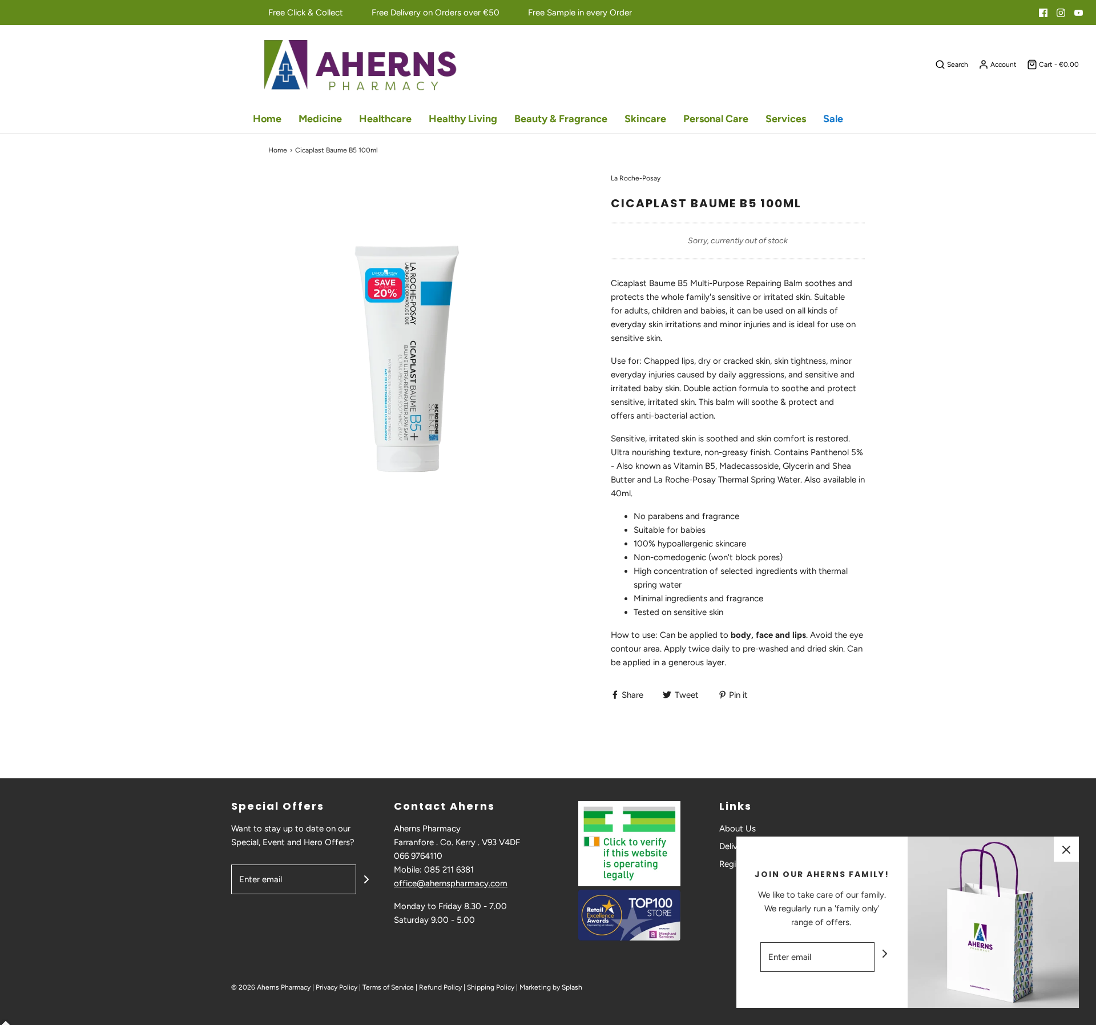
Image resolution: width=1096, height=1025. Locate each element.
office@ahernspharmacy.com (450, 883)
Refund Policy (440, 987)
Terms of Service (388, 987)
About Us (737, 828)
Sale (833, 118)
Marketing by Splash (550, 987)
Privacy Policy (336, 987)
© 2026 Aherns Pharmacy (271, 987)
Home (267, 118)
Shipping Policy (490, 987)
